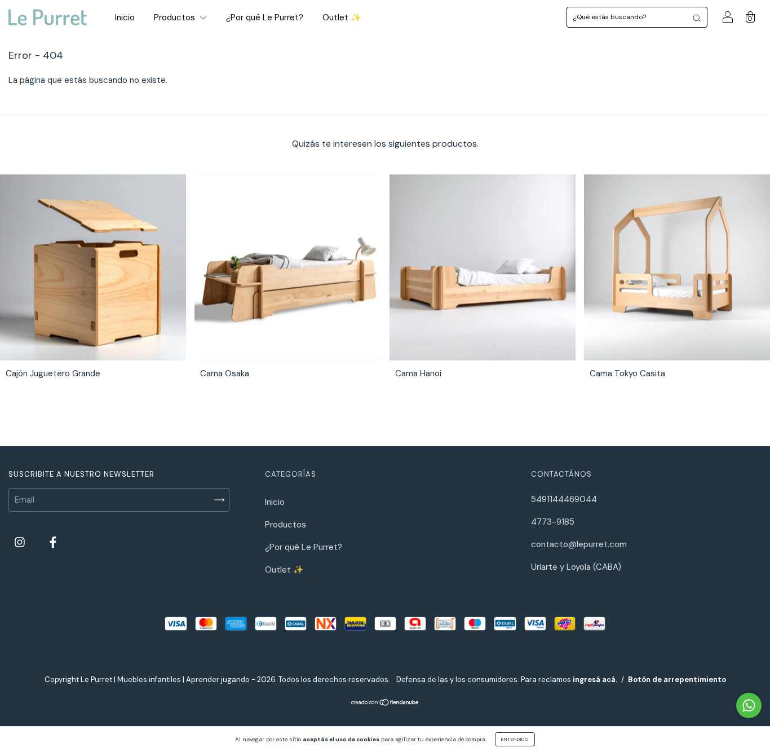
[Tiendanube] (385, 703)
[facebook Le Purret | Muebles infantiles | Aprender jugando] (53, 542)
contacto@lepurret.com (579, 544)
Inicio (125, 17)
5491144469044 (564, 499)
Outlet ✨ (341, 17)
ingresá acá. (595, 679)
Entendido (515, 739)
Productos (175, 17)
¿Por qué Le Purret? (264, 17)
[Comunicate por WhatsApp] (749, 705)
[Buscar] (696, 17)
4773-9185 (552, 521)
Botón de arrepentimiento (677, 679)
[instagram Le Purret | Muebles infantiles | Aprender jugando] (20, 542)
